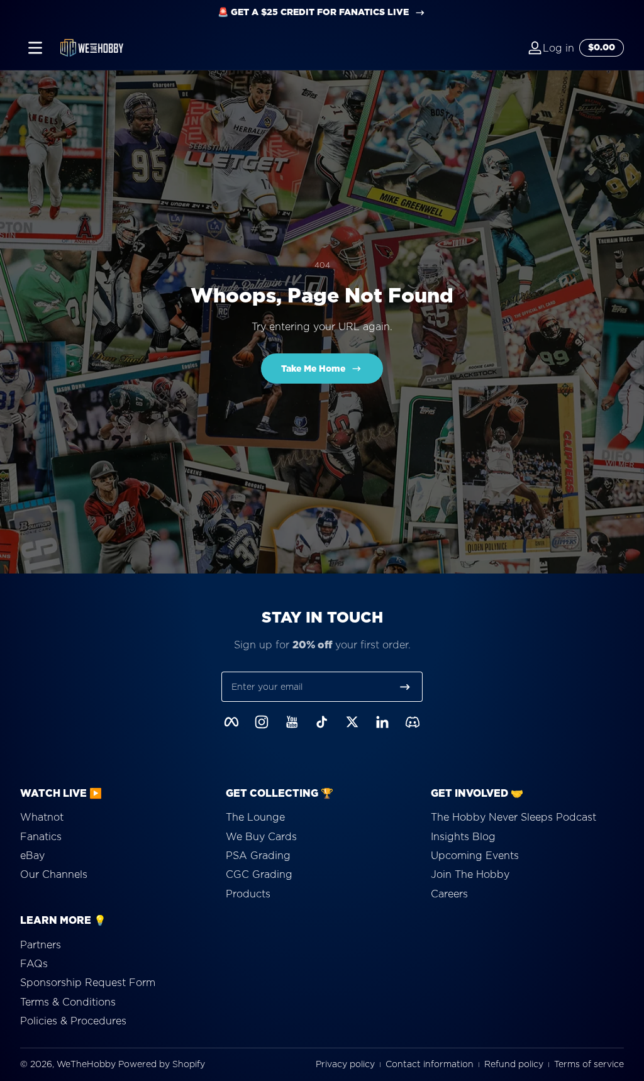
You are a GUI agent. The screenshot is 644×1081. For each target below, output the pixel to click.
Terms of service (589, 1064)
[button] (512, 48)
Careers (449, 894)
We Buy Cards (261, 836)
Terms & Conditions (68, 1002)
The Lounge (255, 817)
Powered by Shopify (161, 1064)
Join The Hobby (470, 874)
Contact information (430, 1064)
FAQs (34, 963)
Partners (40, 944)
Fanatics (41, 836)
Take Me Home (313, 368)
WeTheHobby (86, 1064)
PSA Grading (258, 855)
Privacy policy (345, 1064)
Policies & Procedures (73, 1021)
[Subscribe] (405, 687)
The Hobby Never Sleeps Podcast (513, 817)
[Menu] (35, 48)
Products (248, 894)
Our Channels (53, 874)
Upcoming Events (475, 855)
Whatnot (42, 817)
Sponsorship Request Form (87, 982)
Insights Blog (463, 836)
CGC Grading (259, 874)
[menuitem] (116, 817)
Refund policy (513, 1064)
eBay (32, 855)
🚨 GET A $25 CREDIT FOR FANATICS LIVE (313, 12)
